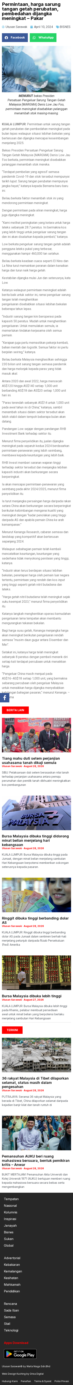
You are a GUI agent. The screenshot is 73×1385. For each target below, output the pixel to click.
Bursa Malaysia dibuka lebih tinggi (32, 996)
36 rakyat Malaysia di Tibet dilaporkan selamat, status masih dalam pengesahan (35, 1082)
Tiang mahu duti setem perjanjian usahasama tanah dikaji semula (31, 760)
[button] (15, 37)
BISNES (65, 27)
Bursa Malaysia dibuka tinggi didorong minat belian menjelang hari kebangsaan (35, 840)
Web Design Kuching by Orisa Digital (23, 1373)
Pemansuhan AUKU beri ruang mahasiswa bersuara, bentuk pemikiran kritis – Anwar (36, 1160)
